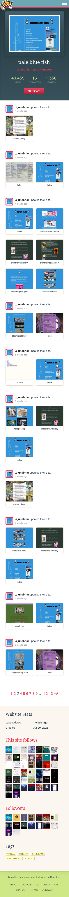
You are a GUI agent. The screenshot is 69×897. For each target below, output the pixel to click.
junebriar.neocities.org (34, 69)
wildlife (23, 854)
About (14, 884)
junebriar (23, 107)
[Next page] (56, 693)
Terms (33, 889)
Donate (27, 884)
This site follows (21, 740)
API (56, 884)
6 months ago (21, 598)
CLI (37, 884)
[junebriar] (9, 109)
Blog (46, 884)
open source (28, 877)
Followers (15, 808)
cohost (29, 858)
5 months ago (21, 308)
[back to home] (6, 5)
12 (46, 693)
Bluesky (54, 877)
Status (20, 889)
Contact (47, 889)
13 (51, 693)
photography (14, 858)
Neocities (13, 877)
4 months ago (21, 110)
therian (10, 854)
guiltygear (37, 854)
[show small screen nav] (64, 3)
